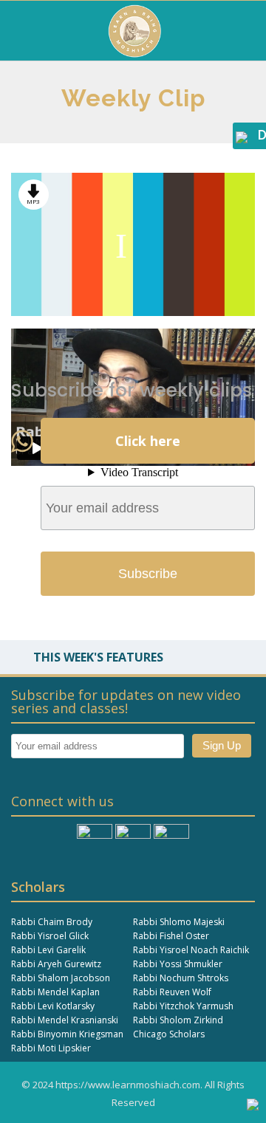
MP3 (33, 201)
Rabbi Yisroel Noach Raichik (191, 950)
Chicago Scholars (169, 1034)
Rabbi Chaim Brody (51, 922)
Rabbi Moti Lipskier (51, 1048)
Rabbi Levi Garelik (48, 950)
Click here (147, 441)
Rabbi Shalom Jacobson (60, 978)
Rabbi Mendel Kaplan (55, 992)
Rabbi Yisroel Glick (50, 936)
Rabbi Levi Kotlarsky (53, 1006)
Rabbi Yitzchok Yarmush (183, 1006)
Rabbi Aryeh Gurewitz (56, 964)
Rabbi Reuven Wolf (172, 992)
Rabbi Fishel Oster (171, 936)
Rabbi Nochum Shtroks (180, 978)
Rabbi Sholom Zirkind (178, 1020)
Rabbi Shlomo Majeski (179, 922)
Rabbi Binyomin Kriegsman (67, 1034)
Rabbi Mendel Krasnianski (64, 1020)
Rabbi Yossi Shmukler (177, 964)
